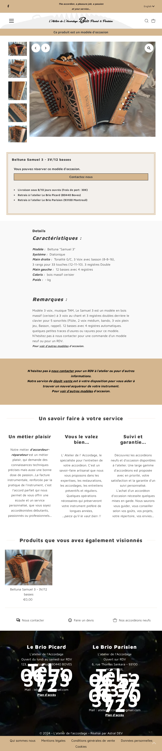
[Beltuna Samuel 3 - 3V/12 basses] (28, 567)
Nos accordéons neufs (135, 620)
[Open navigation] (24, 21)
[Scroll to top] (154, 743)
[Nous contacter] (18, 621)
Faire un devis (84, 620)
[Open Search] (146, 21)
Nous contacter (33, 620)
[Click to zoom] (149, 48)
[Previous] (35, 48)
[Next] (45, 48)
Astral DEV (115, 733)
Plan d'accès (46, 694)
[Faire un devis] (70, 621)
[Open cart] (153, 21)
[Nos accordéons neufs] (115, 621)
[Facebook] (8, 6)
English (148, 6)
